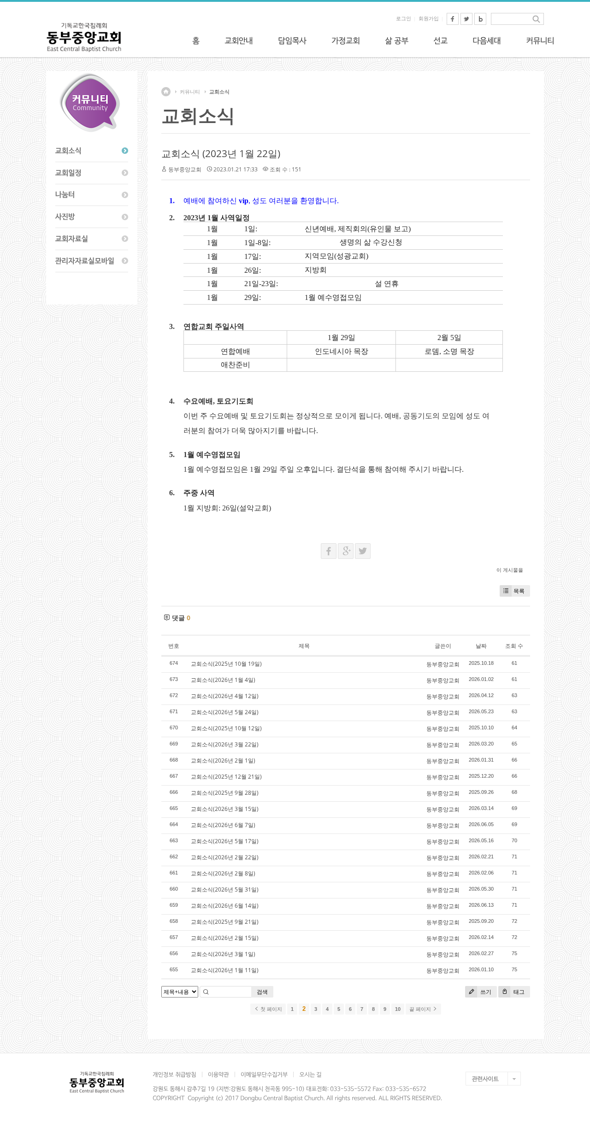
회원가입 (429, 18)
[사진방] (91, 217)
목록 (519, 591)
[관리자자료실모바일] (91, 261)
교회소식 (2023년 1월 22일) (220, 153)
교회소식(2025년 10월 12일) (226, 728)
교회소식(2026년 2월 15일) (225, 938)
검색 (262, 992)
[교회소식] (91, 151)
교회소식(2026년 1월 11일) (225, 970)
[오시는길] (310, 1074)
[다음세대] (486, 40)
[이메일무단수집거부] (264, 1074)
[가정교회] (345, 40)
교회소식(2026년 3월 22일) (225, 744)
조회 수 (514, 646)
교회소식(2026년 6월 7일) (223, 825)
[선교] (440, 40)
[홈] (196, 40)
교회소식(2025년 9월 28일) (225, 793)
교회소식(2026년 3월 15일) (225, 809)
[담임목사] (292, 40)
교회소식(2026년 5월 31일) (225, 889)
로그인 (403, 18)
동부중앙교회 (184, 169)
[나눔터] (91, 195)
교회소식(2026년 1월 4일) (223, 680)
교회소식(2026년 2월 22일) (225, 857)
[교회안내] (238, 40)
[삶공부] (396, 40)
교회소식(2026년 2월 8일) (223, 873)
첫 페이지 (270, 1009)
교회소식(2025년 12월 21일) (226, 777)
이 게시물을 (509, 569)
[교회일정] (91, 173)
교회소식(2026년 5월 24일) (225, 712)
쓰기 (485, 992)
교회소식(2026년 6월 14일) (225, 906)
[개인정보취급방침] (177, 1074)
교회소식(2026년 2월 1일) (223, 760)
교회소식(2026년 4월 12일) (225, 696)
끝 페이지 (420, 1009)
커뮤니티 (190, 91)
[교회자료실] (91, 239)
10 (398, 1009)
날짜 (481, 646)
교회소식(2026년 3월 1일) (223, 954)
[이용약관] (218, 1074)
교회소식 (219, 91)
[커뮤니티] (540, 40)
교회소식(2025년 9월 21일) (225, 922)
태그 (518, 992)
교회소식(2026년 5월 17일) (225, 841)
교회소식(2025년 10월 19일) (226, 664)
